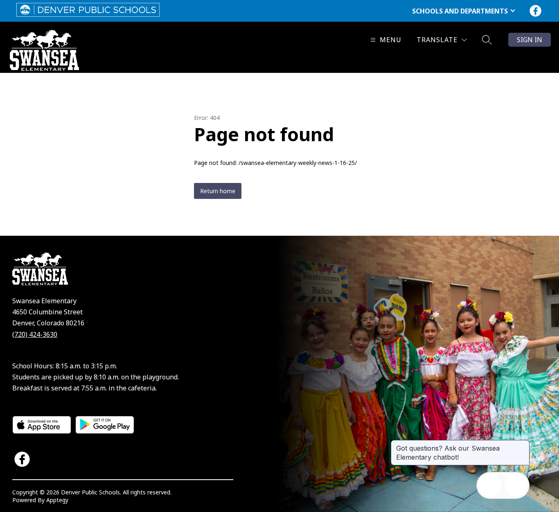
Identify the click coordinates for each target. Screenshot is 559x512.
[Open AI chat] (516, 485)
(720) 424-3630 (34, 334)
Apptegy (57, 500)
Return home (217, 191)
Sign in (529, 39)
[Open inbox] (489, 485)
